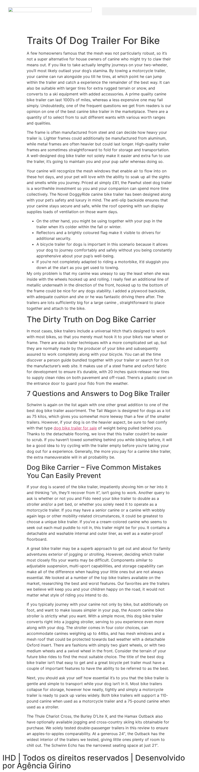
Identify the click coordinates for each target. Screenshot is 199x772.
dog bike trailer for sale (75, 428)
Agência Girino (44, 765)
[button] (149, 11)
